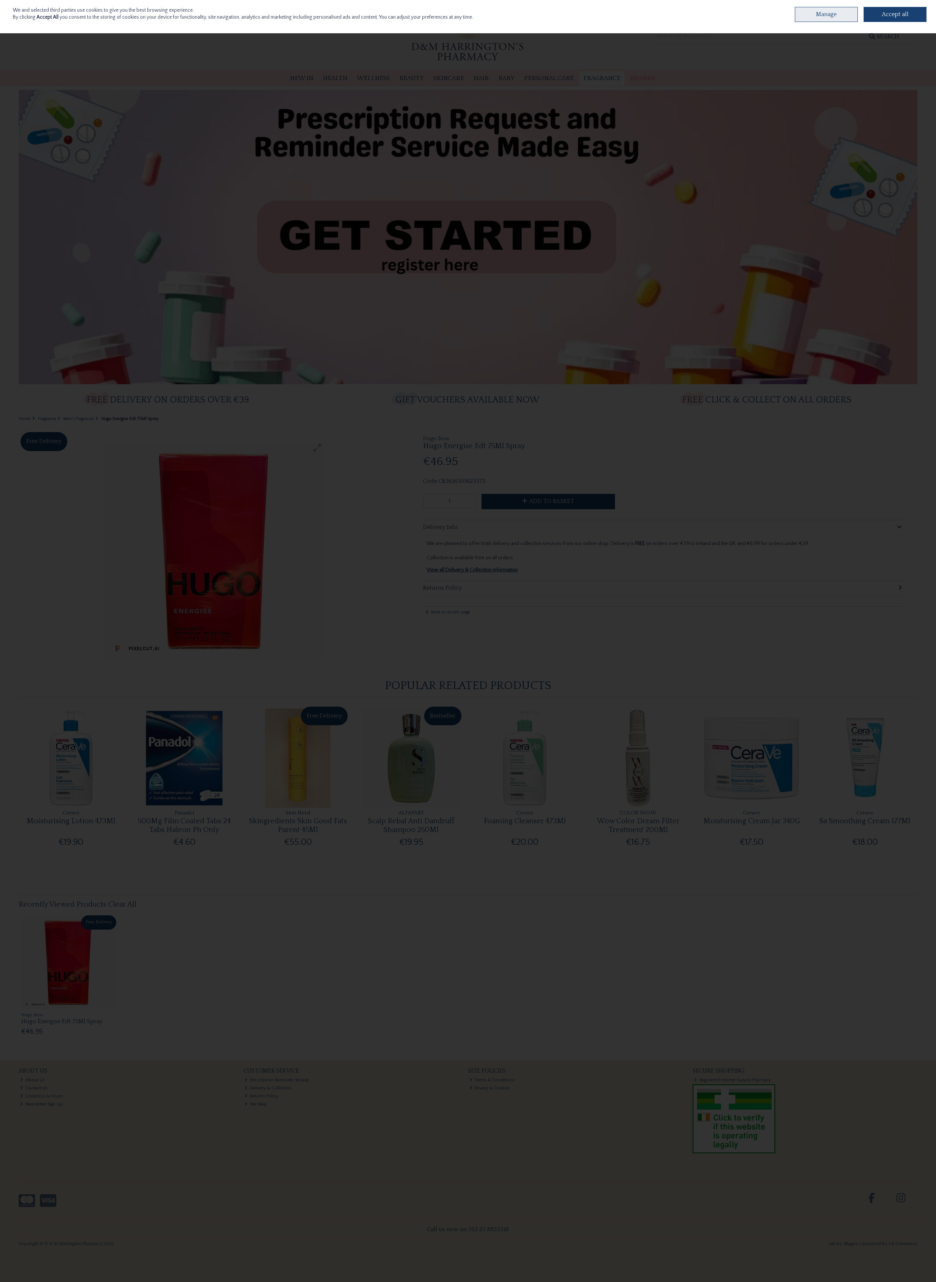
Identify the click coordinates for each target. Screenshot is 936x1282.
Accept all (895, 14)
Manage (826, 14)
